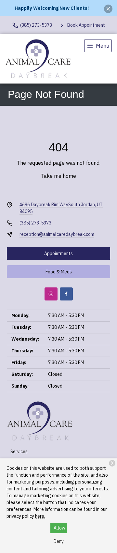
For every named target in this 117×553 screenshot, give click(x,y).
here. (40, 516)
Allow (59, 528)
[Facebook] (66, 293)
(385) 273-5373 (35, 223)
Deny (59, 541)
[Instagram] (51, 293)
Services (19, 451)
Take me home (58, 176)
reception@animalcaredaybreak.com (57, 234)
